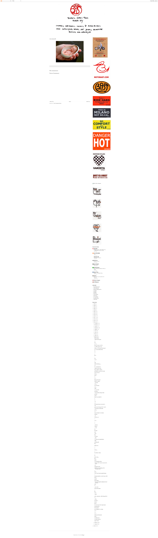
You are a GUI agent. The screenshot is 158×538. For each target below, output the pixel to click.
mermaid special (96, 506)
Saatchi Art (95, 295)
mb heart (95, 394)
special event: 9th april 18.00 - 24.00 (100, 407)
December (96, 323)
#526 (95, 440)
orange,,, (95, 426)
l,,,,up (95, 359)
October (96, 326)
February (96, 522)
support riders (96, 520)
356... (95, 484)
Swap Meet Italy (96, 298)
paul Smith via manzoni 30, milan (99, 371)
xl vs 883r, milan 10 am (98, 346)
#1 (94, 485)
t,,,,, (95, 365)
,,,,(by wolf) (96, 487)
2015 (95, 320)
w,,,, (95, 512)
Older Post (88, 101)
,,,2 (95, 401)
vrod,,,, (95, 384)
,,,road (95, 427)
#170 (95, 420)
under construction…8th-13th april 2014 (100, 496)
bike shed (95, 430)
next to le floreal (96, 372)
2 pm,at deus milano (97, 488)
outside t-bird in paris (97, 339)
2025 (95, 305)
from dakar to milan (97, 452)
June (95, 332)
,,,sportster (96, 382)
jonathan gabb (96, 442)
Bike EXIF (95, 248)
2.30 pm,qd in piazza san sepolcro (99, 404)
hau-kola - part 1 (96, 261)
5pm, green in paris (97, 379)
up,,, (95, 358)
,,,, (94, 352)
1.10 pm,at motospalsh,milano (99, 439)
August (96, 329)
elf (94, 455)
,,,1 (95, 402)
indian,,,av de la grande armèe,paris (100, 348)
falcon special (96, 507)
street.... (95, 375)
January (96, 524)
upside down (96, 445)
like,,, (95, 355)
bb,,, (95, 342)
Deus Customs (96, 294)
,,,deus (95, 499)
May (95, 333)
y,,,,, (95, 378)
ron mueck (96, 436)
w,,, (95, 497)
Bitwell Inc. (95, 293)
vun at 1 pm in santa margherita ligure (100, 473)
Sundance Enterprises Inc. (98, 289)
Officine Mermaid (96, 288)
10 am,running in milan (98, 461)
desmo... (95, 516)
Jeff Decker (95, 299)
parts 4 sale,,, (96, 457)
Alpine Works (96, 272)
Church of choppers (97, 280)
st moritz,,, (96, 500)
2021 (95, 311)
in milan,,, (96, 414)
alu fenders (96, 391)
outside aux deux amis (97, 368)
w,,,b (95, 510)
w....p (95, 513)
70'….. (95, 411)
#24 (95, 362)
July (95, 330)
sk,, (95, 429)
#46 (95, 405)
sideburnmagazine (96, 267)
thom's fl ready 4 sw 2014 (98, 345)
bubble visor (96, 260)
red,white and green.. (97, 519)
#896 (95, 388)
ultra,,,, (95, 503)
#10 (95, 465)
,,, (94, 361)
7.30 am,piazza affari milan (98, 408)
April (95, 335)
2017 (95, 317)
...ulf (94, 254)
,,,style (95, 494)
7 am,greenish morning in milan (99, 392)
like (94, 491)
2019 (95, 314)
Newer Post (51, 101)
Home (70, 101)
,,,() (95, 415)
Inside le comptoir (97, 381)
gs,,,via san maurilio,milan (98, 349)
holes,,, (95, 477)
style (95, 432)
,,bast (95, 433)
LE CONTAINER (97, 253)
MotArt (95, 275)
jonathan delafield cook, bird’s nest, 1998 (100, 476)
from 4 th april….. (97, 385)
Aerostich (95, 290)
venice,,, (95, 395)
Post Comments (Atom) (57, 103)
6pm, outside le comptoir (98, 369)
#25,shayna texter (97, 466)
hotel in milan (96, 480)
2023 (95, 308)
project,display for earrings (98, 509)
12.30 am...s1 (96, 417)
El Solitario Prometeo (97, 257)
